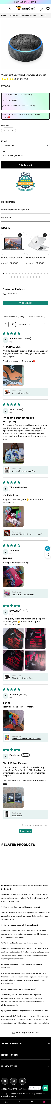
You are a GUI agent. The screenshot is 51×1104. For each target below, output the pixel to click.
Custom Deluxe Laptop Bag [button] (23, 471)
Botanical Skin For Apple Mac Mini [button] (26, 739)
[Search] (9, 8)
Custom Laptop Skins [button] (21, 393)
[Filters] (13, 324)
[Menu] (3, 8)
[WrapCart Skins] (25, 8)
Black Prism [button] (17, 815)
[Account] (19, 1102)
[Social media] (47, 554)
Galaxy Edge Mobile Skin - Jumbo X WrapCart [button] (27, 534)
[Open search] (6, 324)
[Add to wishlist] (20, 235)
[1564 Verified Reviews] (25, 192)
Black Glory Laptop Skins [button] (22, 678)
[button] (47, 560)
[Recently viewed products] (47, 548)
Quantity (5, 125)
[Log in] (42, 9)
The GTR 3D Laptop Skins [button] (23, 594)
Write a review (25, 302)
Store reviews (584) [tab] (37, 317)
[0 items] (48, 8)
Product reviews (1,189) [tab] (14, 317)
